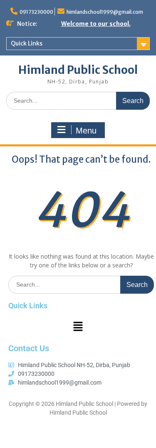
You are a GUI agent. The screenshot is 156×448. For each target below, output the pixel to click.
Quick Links (26, 43)
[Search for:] (78, 100)
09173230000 (36, 12)
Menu (86, 130)
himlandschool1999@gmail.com (105, 12)
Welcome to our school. (96, 24)
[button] (77, 326)
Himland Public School (78, 70)
